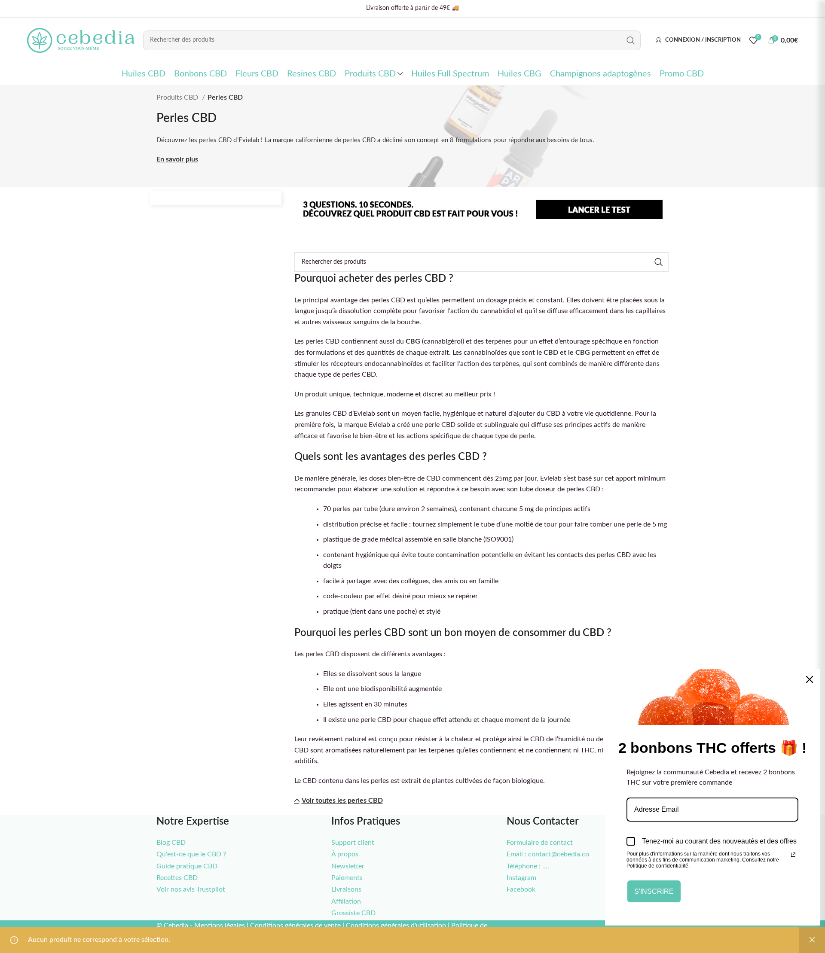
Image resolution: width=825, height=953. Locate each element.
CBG (413, 341)
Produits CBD (178, 97)
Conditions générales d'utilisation (396, 925)
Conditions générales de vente (295, 925)
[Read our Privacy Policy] (793, 854)
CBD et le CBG (567, 352)
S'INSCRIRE (654, 891)
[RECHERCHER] (631, 40)
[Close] (809, 679)
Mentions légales (219, 925)
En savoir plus (177, 159)
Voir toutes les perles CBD (342, 800)
